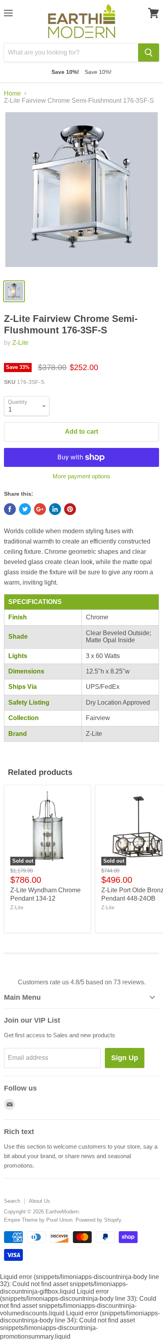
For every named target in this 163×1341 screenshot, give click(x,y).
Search (12, 1201)
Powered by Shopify (98, 1220)
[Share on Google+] (40, 509)
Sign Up (124, 1058)
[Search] (148, 52)
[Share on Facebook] (10, 509)
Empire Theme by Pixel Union (38, 1220)
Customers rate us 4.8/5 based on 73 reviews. (82, 982)
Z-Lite (20, 342)
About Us (39, 1201)
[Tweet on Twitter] (25, 509)
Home (12, 93)
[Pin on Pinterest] (70, 509)
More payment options (81, 476)
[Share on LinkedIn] (55, 509)
